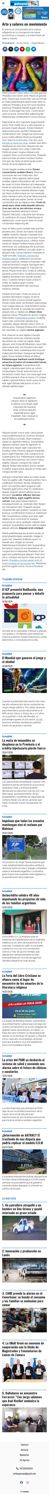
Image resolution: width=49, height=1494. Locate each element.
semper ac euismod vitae (14, 143)
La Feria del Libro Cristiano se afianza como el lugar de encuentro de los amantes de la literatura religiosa (22, 981)
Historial (24, 1449)
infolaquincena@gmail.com (24, 1473)
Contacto (24, 1444)
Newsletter (24, 1455)
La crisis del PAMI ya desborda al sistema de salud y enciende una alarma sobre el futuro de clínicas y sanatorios (24, 1066)
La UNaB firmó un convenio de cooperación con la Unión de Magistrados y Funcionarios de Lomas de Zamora (23, 1349)
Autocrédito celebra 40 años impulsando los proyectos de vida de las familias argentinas (23, 899)
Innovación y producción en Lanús (21, 1253)
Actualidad (8, 43)
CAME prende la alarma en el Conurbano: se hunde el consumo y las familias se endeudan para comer (23, 1299)
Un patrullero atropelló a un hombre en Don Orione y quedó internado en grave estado (22, 1209)
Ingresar (26, 1460)
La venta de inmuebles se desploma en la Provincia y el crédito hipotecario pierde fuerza (23, 744)
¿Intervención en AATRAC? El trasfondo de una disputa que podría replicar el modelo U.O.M (22, 1139)
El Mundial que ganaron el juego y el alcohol (24, 660)
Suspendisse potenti (25, 318)
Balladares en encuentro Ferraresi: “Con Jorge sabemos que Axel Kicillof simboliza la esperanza (22, 1399)
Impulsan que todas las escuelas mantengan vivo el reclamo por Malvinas (23, 824)
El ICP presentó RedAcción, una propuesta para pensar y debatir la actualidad (23, 593)
